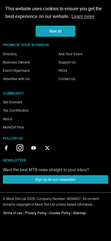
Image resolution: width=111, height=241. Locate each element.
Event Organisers (16, 70)
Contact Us (66, 78)
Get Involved (12, 101)
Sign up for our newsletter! (55, 179)
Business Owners (16, 62)
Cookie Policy (60, 212)
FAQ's (62, 70)
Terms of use (12, 212)
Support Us (67, 62)
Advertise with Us (16, 78)
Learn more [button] (82, 16)
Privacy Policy (36, 212)
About (7, 118)
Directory (10, 53)
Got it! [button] (56, 31)
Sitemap (79, 212)
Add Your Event (70, 53)
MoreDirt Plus (13, 126)
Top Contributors (15, 110)
